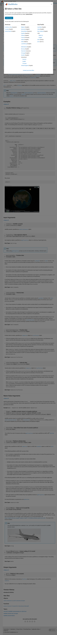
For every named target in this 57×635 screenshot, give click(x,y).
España (23, 33)
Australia (39, 27)
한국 (38, 41)
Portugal (23, 53)
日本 (38, 39)
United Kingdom (24, 65)
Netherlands (24, 46)
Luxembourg (24, 43)
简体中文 (41, 35)
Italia (22, 41)
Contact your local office (28, 70)
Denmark (23, 29)
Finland (23, 35)
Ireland (22, 39)
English (24, 61)
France (22, 37)
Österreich (23, 51)
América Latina (8, 27)
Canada (7, 29)
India (38, 29)
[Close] (51, 4)
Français (24, 63)
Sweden (23, 55)
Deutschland (24, 31)
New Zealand (40, 31)
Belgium (23, 27)
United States (8, 31)
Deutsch (24, 59)
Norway (23, 48)
